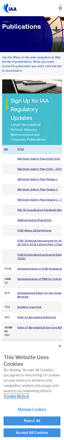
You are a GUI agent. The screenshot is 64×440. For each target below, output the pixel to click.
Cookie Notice (16, 396)
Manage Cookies (32, 409)
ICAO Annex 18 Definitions (34, 230)
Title (20, 149)
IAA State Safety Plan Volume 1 (37, 179)
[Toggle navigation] (60, 8)
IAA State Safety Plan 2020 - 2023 (39, 169)
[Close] (60, 346)
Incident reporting (29, 306)
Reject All (32, 421)
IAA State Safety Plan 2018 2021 (38, 158)
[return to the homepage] (9, 8)
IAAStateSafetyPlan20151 (34, 220)
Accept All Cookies (32, 432)
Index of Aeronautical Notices (36, 317)
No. (6, 149)
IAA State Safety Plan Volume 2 (37, 189)
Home (6, 21)
